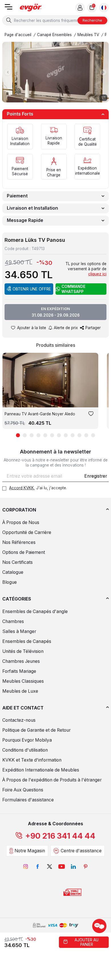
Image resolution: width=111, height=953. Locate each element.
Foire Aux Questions (22, 790)
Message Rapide (25, 220)
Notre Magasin (30, 850)
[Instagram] (25, 866)
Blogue (9, 582)
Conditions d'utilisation (25, 750)
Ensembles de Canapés (26, 641)
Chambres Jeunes (21, 661)
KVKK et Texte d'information (31, 760)
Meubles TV (88, 34)
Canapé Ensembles (54, 34)
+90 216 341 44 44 (60, 836)
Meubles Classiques (23, 681)
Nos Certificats (17, 562)
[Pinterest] (85, 866)
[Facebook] (37, 866)
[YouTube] (61, 866)
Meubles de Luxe (20, 691)
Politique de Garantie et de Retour (36, 730)
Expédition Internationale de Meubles (40, 770)
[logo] (30, 8)
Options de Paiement (23, 552)
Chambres (13, 621)
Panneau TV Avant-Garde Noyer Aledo (40, 414)
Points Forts (20, 114)
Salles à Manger (19, 631)
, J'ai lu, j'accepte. (38, 488)
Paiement (17, 196)
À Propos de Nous (20, 522)
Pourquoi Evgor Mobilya (27, 740)
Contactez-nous (19, 720)
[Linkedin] (73, 866)
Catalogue (12, 572)
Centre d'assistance (81, 850)
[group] (55, 72)
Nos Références (19, 542)
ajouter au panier (86, 942)
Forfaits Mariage (19, 671)
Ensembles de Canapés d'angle (35, 611)
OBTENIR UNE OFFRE (32, 289)
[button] (8, 72)
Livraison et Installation (32, 208)
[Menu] (8, 8)
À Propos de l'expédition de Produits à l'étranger (52, 780)
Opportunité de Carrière (26, 532)
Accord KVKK (21, 488)
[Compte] (80, 8)
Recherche (92, 20)
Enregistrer (95, 476)
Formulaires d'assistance (28, 800)
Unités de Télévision (23, 651)
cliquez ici (97, 274)
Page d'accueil (18, 34)
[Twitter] (49, 866)
